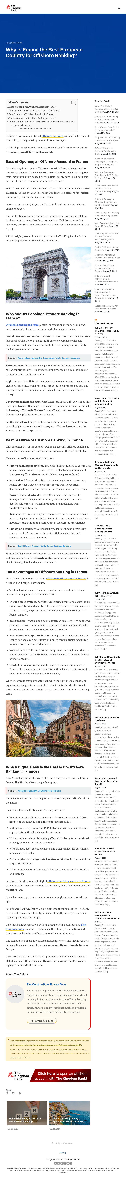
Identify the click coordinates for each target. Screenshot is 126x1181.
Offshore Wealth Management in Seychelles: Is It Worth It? (107, 279)
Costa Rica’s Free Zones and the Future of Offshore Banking (106, 188)
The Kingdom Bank (104, 323)
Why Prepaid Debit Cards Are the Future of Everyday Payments (107, 236)
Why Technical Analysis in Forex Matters (107, 594)
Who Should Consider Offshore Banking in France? (34, 110)
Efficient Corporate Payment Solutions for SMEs (105, 151)
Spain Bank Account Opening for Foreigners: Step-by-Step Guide (106, 161)
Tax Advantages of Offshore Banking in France (32, 117)
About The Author (23, 125)
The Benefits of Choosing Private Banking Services (103, 529)
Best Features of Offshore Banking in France (31, 114)
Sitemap (63, 1152)
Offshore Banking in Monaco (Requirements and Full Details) (106, 202)
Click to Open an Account (61, 1143)
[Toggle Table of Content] (72, 103)
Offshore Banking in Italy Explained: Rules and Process (67, 1120)
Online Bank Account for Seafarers (107, 719)
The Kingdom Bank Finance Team (35, 128)
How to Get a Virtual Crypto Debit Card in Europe (104, 268)
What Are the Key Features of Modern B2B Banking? (25, 1120)
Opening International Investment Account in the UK (107, 258)
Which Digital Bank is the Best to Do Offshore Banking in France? (42, 121)
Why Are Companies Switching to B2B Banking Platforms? (107, 175)
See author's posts (42, 1020)
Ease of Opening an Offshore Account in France (33, 106)
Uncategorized (14, 43)
